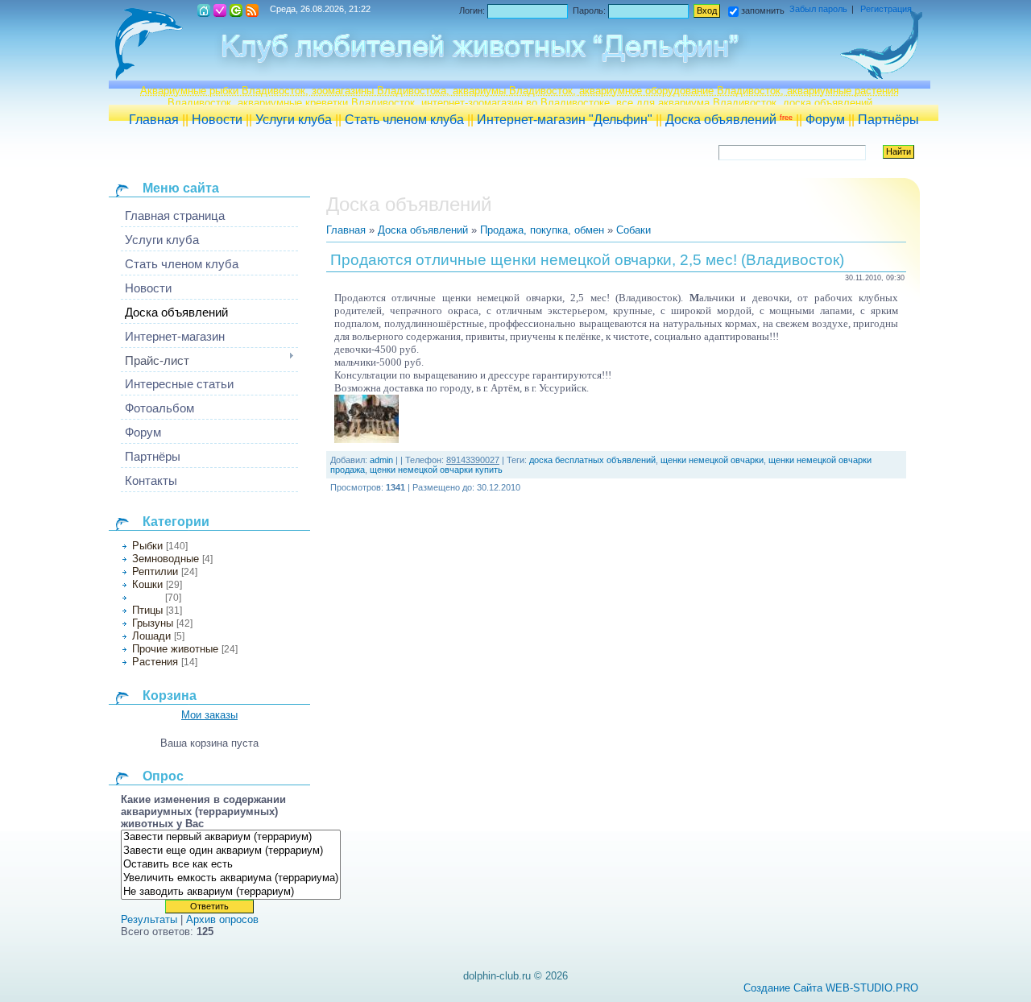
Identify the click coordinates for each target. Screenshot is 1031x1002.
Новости (217, 119)
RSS (252, 10)
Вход (236, 10)
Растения (155, 662)
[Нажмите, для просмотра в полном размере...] (366, 439)
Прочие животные (175, 649)
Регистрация (219, 10)
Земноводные (165, 559)
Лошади (151, 636)
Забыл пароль (818, 9)
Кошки (147, 584)
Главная (154, 119)
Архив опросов (222, 919)
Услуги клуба (293, 119)
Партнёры (888, 119)
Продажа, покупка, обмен (542, 230)
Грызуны (152, 623)
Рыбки (147, 546)
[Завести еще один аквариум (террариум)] (231, 851)
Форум (825, 119)
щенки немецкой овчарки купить (436, 469)
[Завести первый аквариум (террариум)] (231, 837)
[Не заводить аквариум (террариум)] (231, 892)
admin (381, 460)
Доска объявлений (729, 119)
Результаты (149, 919)
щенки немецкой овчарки (712, 460)
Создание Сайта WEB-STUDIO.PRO (830, 988)
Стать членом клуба (404, 119)
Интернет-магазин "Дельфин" (564, 119)
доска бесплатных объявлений (592, 460)
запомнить (763, 10)
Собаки (147, 597)
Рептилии (155, 571)
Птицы (147, 610)
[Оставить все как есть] (231, 865)
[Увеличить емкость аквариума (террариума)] (231, 878)
